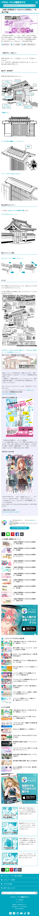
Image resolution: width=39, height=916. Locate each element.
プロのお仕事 (7, 884)
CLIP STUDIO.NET (19, 908)
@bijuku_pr (30, 390)
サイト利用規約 (19, 899)
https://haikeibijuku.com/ (9, 394)
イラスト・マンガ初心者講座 (12, 876)
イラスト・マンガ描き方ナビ (19, 897)
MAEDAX (6, 44)
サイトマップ (19, 902)
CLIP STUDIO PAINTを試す (19, 528)
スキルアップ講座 (9, 880)
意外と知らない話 (9, 888)
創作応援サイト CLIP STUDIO (19, 906)
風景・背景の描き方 (29, 44)
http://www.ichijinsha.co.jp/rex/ (10, 512)
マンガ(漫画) (16, 44)
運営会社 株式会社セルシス (19, 904)
